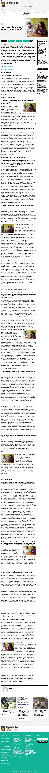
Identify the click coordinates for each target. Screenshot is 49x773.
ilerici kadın (8, 677)
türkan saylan (14, 681)
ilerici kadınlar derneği (16, 677)
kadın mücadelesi (17, 678)
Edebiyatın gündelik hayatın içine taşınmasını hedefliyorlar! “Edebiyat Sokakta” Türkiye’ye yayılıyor (42, 91)
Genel (27, 34)
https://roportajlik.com (13, 690)
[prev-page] (10, 12)
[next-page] (48, 12)
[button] (2, 9)
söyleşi (5, 681)
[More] (31, 41)
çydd (10, 675)
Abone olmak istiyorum (42, 741)
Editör (5, 23)
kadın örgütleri (24, 678)
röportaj (23, 679)
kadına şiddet (30, 678)
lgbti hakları (6, 679)
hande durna (28, 675)
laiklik (2, 679)
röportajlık (28, 679)
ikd (32, 675)
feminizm (19, 675)
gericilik (23, 675)
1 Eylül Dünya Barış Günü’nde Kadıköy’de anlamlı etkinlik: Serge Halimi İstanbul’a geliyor (43, 62)
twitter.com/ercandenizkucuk (7, 69)
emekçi (16, 675)
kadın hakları (10, 678)
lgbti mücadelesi (13, 679)
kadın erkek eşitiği (4, 678)
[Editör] (2, 24)
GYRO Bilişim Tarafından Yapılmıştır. (30, 771)
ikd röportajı (3, 677)
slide (2, 681)
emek (13, 675)
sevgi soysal (32, 679)
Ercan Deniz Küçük (9, 66)
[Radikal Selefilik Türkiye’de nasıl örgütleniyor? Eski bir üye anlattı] (8, 703)
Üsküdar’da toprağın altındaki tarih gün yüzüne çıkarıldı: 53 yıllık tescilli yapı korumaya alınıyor (41, 12)
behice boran (5, 675)
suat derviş (9, 681)
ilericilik (22, 677)
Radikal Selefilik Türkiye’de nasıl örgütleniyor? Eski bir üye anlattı (16, 11)
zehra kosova (20, 681)
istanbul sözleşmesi (28, 677)
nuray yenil (19, 679)
